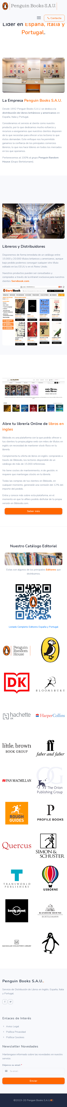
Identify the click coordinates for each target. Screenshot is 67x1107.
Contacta (56, 18)
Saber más (33, 511)
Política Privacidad (15, 1032)
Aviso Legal (12, 1026)
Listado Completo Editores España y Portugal (33, 627)
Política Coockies (14, 1037)
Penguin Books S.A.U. (23, 981)
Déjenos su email (12, 1065)
